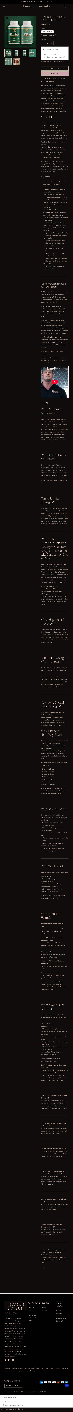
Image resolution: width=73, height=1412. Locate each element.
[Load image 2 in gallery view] (16, 53)
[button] (4, 6)
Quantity (43, 39)
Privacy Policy (61, 1316)
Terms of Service (34, 1323)
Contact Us (32, 1315)
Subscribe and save (10, 1402)
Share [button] (44, 1268)
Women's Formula (48, 35)
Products (45, 1310)
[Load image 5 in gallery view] (8, 61)
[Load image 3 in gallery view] (24, 53)
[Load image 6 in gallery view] (16, 61)
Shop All (31, 1310)
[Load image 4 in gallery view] (33, 53)
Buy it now (54, 73)
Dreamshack (41, 1391)
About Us (31, 1307)
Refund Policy (33, 1317)
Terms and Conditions (59, 1321)
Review (30, 1312)
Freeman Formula (17, 1391)
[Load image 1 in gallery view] (8, 53)
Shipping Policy (61, 1318)
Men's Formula (47, 31)
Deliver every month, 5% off (14, 1405)
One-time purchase (10, 1397)
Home (44, 1307)
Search (30, 1320)
